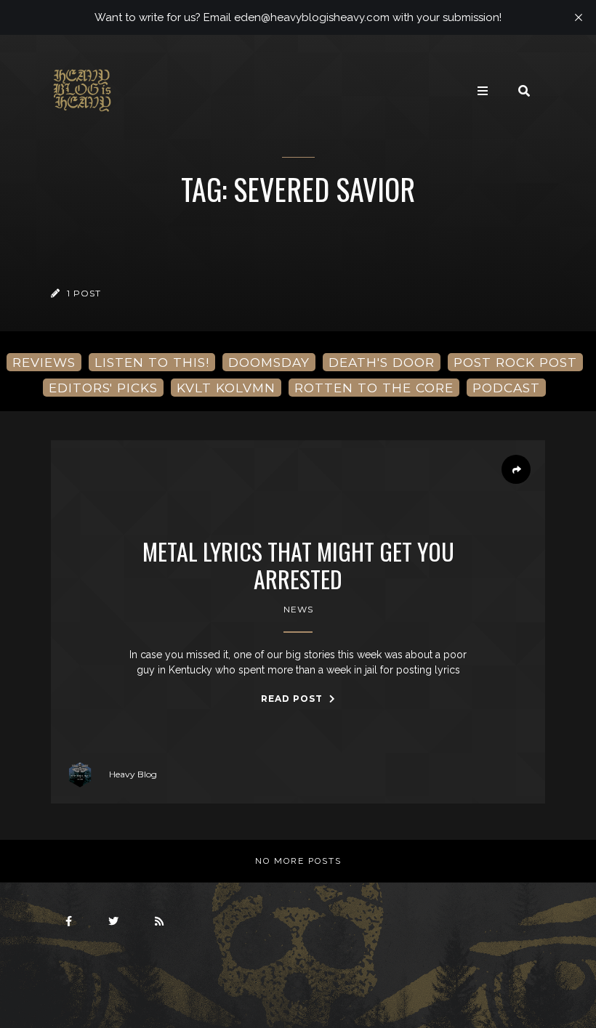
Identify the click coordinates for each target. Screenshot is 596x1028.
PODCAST (506, 387)
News (298, 609)
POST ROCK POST (515, 362)
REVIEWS (44, 362)
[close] (578, 17)
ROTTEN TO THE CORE (374, 387)
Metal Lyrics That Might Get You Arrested (298, 566)
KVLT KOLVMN (226, 387)
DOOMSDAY (269, 362)
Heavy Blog (133, 774)
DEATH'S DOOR (382, 362)
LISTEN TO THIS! (151, 362)
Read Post (293, 698)
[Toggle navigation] (482, 91)
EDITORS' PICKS (103, 387)
